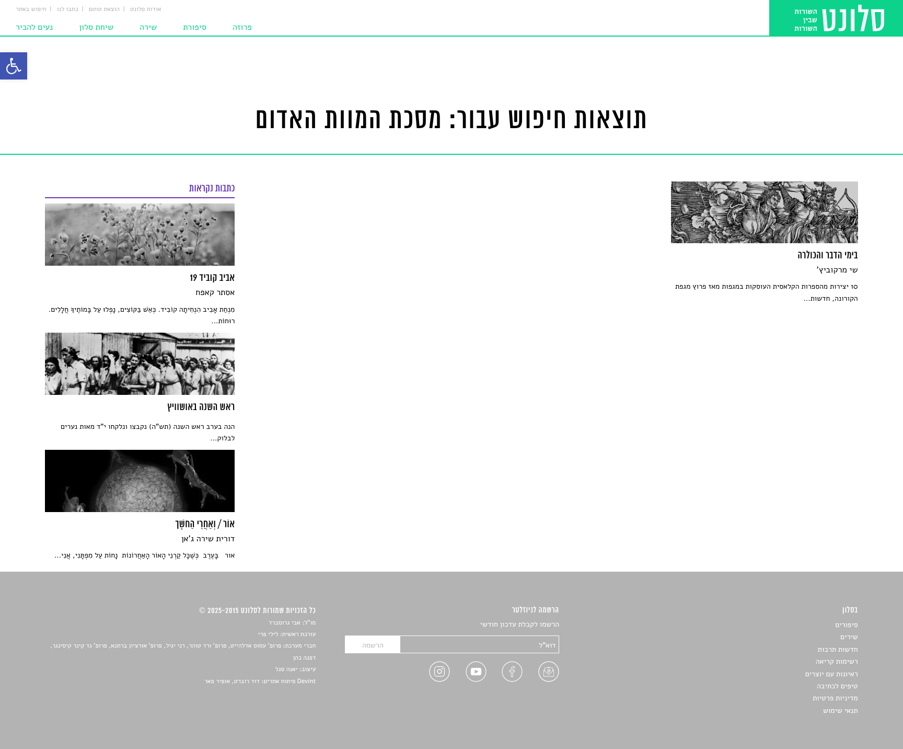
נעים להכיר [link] (34, 27)
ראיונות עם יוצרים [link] (831, 674)
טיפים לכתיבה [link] (837, 686)
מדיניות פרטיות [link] (835, 698)
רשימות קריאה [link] (837, 661)
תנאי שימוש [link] (840, 711)
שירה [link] (148, 27)
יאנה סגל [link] (286, 669)
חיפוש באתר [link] (31, 9)
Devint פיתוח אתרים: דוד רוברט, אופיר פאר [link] (260, 681)
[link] (13, 66)
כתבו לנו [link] (67, 9)
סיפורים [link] (846, 625)
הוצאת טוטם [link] (104, 9)
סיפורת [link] (194, 27)
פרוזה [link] (242, 27)
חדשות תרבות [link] (838, 649)
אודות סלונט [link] (145, 9)
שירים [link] (849, 637)
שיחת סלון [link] (96, 27)
